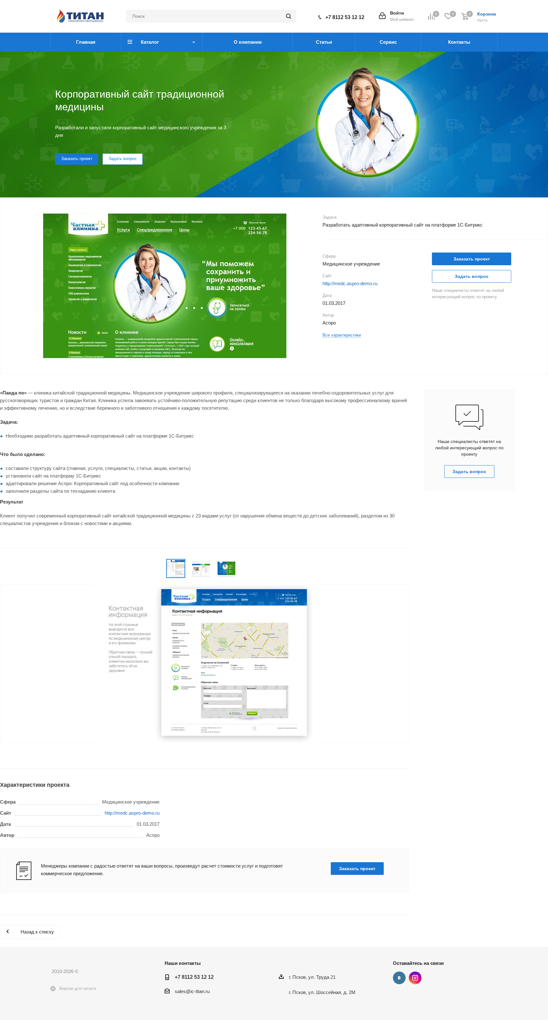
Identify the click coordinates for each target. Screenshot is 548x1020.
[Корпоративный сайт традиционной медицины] (164, 294)
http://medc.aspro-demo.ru (350, 283)
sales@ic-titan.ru (192, 991)
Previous (5, 285)
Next (324, 285)
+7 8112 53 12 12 (344, 17)
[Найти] (288, 16)
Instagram (415, 978)
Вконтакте (399, 978)
